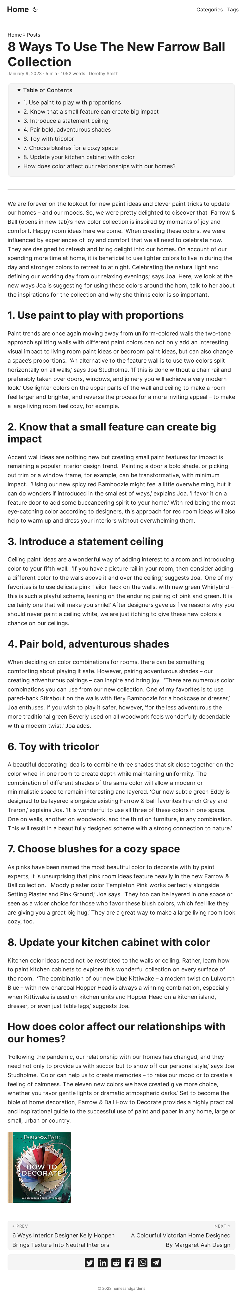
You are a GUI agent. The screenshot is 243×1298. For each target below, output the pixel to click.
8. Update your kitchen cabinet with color (79, 157)
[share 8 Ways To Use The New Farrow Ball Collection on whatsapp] (142, 1264)
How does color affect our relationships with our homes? (99, 166)
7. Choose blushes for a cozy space (70, 148)
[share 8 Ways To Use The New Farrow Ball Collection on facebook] (129, 1264)
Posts (33, 35)
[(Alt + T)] (35, 9)
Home (18, 9)
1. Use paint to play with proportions (72, 102)
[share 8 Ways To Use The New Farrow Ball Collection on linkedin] (103, 1264)
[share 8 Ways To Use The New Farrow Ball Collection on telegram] (156, 1264)
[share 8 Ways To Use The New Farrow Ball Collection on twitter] (89, 1264)
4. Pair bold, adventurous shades (67, 129)
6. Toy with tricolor (48, 138)
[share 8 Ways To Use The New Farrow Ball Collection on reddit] (116, 1264)
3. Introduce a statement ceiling (66, 120)
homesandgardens (129, 1288)
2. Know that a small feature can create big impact (91, 111)
